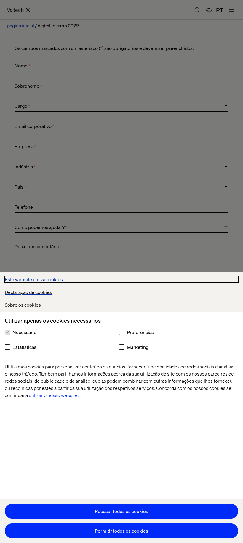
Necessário (24, 332)
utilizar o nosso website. (54, 395)
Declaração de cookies (28, 292)
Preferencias (140, 332)
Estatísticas (24, 347)
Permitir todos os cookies (121, 531)
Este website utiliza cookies (34, 279)
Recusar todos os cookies (121, 511)
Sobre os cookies (23, 305)
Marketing (137, 347)
